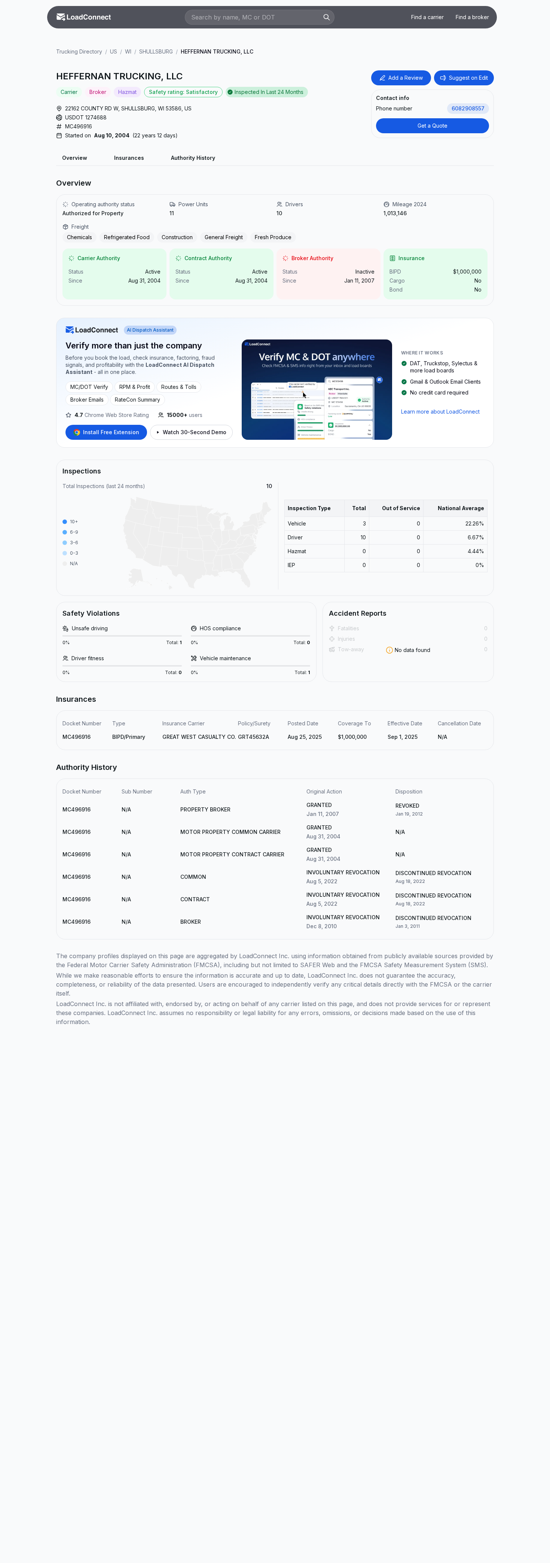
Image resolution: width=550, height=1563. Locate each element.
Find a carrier (427, 17)
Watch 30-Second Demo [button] (194, 432)
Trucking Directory (79, 51)
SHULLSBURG (156, 51)
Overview (74, 158)
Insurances (129, 158)
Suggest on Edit (468, 77)
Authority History (193, 158)
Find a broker (472, 17)
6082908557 (468, 108)
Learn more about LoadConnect (440, 411)
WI (128, 51)
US (113, 51)
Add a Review (405, 77)
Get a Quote (432, 125)
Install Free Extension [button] (111, 432)
